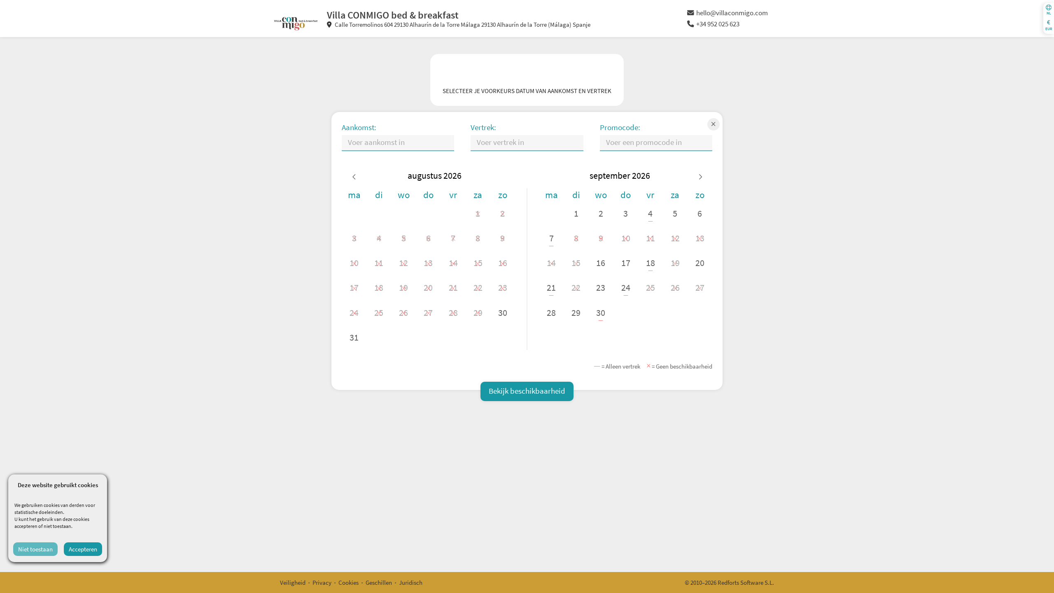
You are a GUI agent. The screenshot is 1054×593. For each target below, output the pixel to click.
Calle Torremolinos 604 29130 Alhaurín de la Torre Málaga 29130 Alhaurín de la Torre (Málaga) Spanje (461, 24)
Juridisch (410, 582)
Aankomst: (359, 127)
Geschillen (379, 582)
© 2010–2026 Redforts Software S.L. (729, 582)
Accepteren (83, 549)
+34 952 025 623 (717, 24)
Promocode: (620, 127)
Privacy (321, 582)
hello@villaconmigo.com (732, 13)
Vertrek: (483, 127)
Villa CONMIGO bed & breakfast (393, 15)
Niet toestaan (35, 549)
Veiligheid (292, 582)
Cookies (348, 582)
